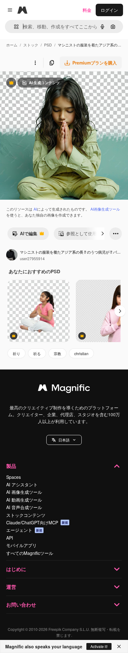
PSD (48, 44)
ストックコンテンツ (25, 515)
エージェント (24, 530)
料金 (87, 10)
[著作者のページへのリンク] (11, 255)
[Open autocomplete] (13, 26)
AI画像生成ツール (105, 209)
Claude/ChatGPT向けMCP (37, 522)
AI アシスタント (22, 484)
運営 (11, 586)
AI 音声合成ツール (24, 507)
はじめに (16, 569)
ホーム (11, 44)
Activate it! (98, 646)
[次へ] (102, 233)
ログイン (109, 10)
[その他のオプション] (35, 62)
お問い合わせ (21, 604)
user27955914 (32, 258)
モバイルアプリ (21, 545)
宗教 (57, 353)
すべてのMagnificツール (29, 553)
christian (81, 353)
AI (35, 209)
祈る (37, 353)
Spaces (13, 477)
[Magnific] (64, 389)
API (9, 538)
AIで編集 (24, 235)
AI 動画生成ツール (24, 500)
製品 (11, 465)
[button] (64, 440)
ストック (30, 44)
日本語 (64, 439)
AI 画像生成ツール (24, 492)
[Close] (119, 646)
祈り (16, 353)
